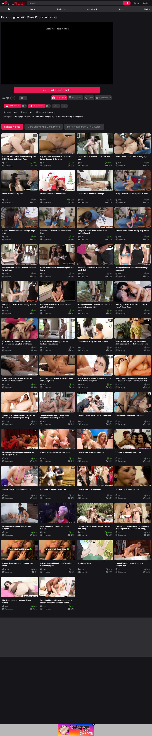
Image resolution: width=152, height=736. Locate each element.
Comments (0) (105, 98)
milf (64, 106)
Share (91, 98)
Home (9, 9)
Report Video (77, 98)
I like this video (3, 98)
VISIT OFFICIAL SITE (57, 89)
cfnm (56, 106)
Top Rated (61, 9)
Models (147, 9)
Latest (32, 9)
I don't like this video (7, 98)
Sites (120, 9)
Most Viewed (92, 9)
